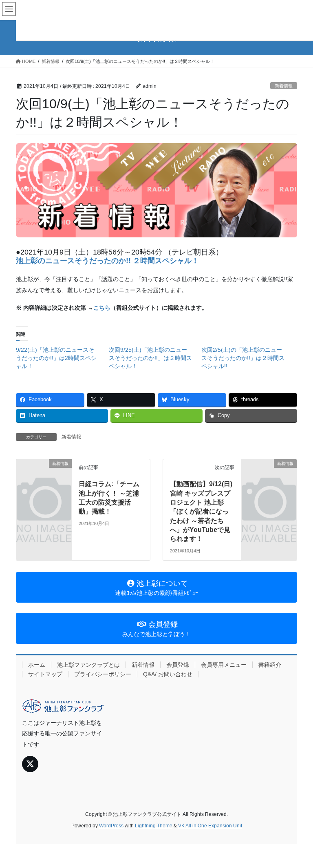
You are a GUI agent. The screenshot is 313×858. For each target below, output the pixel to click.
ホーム (36, 664)
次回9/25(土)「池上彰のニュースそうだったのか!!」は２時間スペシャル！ (150, 357)
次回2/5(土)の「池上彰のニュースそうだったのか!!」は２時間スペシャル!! (242, 357)
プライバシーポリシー (102, 674)
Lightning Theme (153, 826)
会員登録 (177, 664)
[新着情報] (44, 476)
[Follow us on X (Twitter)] (30, 764)
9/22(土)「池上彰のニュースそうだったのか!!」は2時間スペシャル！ (56, 357)
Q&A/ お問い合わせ (167, 674)
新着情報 (284, 85)
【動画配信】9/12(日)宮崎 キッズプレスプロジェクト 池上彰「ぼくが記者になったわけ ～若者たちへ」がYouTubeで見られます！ (201, 511)
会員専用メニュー (224, 664)
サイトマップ (45, 674)
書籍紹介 (269, 664)
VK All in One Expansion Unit (210, 826)
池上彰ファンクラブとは (88, 664)
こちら (101, 307)
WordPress (111, 826)
